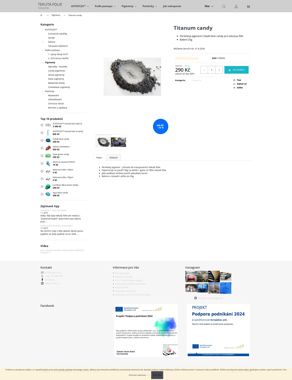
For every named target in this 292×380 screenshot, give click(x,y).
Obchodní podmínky (125, 291)
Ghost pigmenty (56, 74)
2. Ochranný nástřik (58, 58)
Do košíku (238, 69)
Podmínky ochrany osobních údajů (133, 294)
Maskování (53, 95)
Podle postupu (52, 50)
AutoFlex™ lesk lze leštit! (53, 210)
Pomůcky (49, 91)
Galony (51, 41)
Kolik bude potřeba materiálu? (56, 226)
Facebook (50, 279)
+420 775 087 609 (54, 276)
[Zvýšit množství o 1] (219, 70)
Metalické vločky (56, 82)
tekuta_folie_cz (52, 283)
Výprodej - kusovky (57, 66)
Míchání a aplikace (57, 107)
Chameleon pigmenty (59, 87)
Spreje (51, 37)
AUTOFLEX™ (51, 29)
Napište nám (121, 287)
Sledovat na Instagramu (210, 298)
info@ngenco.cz (53, 272)
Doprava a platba (124, 276)
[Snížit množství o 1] (204, 70)
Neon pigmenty (56, 78)
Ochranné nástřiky (57, 33)
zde (147, 375)
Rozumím (157, 375)
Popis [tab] (99, 157)
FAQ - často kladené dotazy (129, 280)
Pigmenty (50, 62)
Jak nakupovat (122, 273)
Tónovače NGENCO (58, 46)
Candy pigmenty (56, 70)
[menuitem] (80, 6)
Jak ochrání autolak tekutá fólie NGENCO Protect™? (62, 251)
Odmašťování (55, 99)
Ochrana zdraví (56, 103)
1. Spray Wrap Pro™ (58, 54)
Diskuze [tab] (114, 157)
